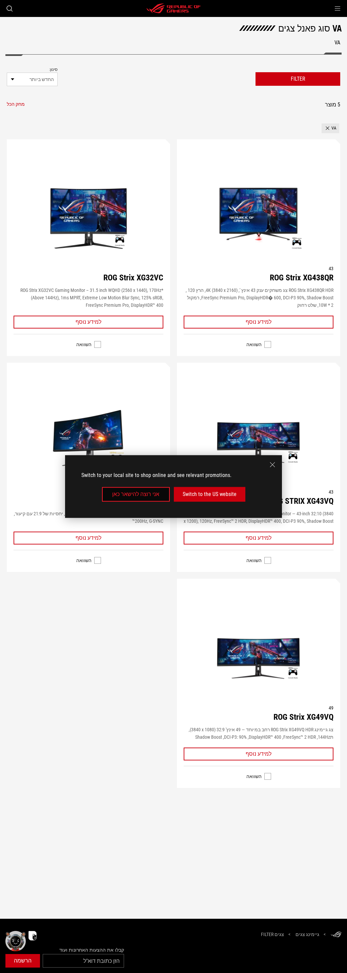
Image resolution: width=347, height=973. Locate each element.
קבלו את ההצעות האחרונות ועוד (91, 950)
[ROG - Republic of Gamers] (173, 8)
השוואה (254, 344)
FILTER (298, 79)
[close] (272, 465)
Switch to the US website (210, 494)
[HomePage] (336, 934)
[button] (337, 8)
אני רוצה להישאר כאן (135, 494)
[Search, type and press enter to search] (9, 8)
